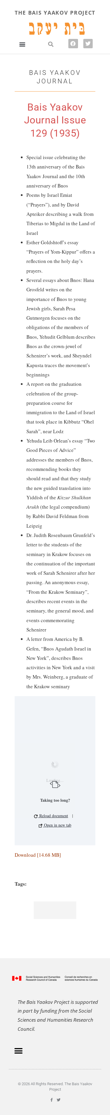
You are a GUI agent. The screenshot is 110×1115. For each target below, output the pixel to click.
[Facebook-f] (52, 1100)
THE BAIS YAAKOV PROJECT (55, 12)
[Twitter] (88, 43)
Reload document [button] (53, 815)
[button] (22, 44)
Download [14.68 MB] (38, 854)
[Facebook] (73, 43)
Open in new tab (57, 825)
